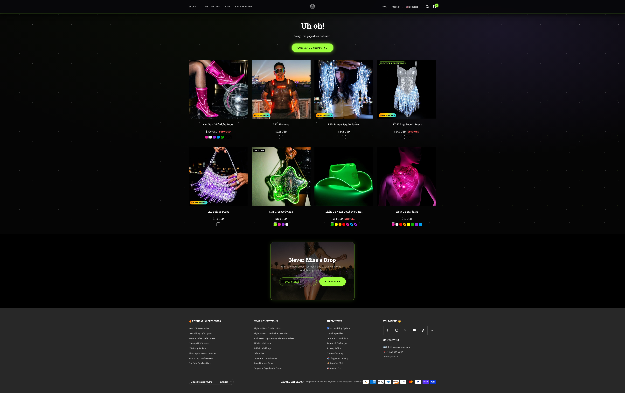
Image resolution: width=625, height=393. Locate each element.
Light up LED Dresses (198, 343)
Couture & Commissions (265, 358)
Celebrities (259, 353)
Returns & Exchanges (337, 343)
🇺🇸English (412, 7)
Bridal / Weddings (262, 348)
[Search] (427, 6)
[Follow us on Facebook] (387, 330)
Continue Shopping (313, 47)
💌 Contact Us (333, 368)
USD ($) (396, 7)
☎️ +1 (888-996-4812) (393, 352)
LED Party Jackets (197, 348)
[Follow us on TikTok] (423, 330)
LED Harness (281, 124)
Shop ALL (194, 6)
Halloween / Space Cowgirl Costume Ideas (274, 338)
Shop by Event (243, 6)
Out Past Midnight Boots (218, 124)
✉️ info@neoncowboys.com (396, 347)
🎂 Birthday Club (335, 363)
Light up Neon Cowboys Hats (267, 328)
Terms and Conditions (337, 338)
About (385, 6)
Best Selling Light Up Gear (201, 333)
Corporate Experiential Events (268, 368)
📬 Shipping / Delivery (337, 358)
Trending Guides (335, 333)
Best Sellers (212, 6)
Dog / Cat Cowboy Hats (200, 363)
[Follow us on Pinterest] (405, 330)
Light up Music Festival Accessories (271, 333)
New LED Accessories (199, 328)
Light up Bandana (407, 211)
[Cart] (434, 6)
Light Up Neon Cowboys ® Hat (344, 211)
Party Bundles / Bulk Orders (202, 338)
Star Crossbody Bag (281, 211)
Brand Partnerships (263, 363)
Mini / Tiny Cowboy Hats (201, 358)
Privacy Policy (334, 348)
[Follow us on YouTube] (414, 330)
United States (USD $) (202, 381)
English (224, 381)
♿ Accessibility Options (338, 328)
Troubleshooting (335, 353)
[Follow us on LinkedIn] (431, 330)
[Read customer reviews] (218, 128)
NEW (227, 6)
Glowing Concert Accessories (202, 353)
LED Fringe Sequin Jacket (344, 124)
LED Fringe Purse (218, 211)
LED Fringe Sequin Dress (407, 124)
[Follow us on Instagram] (396, 330)
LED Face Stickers (262, 343)
